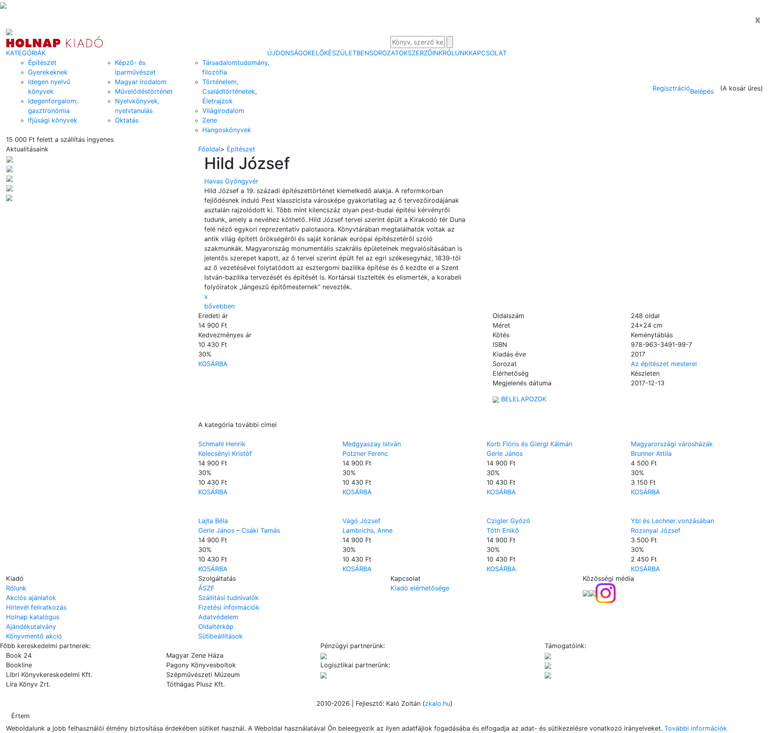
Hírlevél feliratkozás (36, 607)
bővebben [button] (219, 306)
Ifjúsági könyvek (52, 120)
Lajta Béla (213, 521)
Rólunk (456, 53)
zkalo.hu (437, 703)
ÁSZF (206, 588)
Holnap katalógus (32, 617)
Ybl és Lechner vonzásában (672, 521)
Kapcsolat (488, 53)
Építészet (42, 62)
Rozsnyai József (655, 530)
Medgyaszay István (371, 444)
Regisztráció (671, 88)
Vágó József (361, 521)
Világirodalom (223, 111)
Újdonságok (289, 53)
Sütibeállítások (220, 636)
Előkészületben (340, 53)
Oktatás (127, 120)
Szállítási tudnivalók (228, 598)
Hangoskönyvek (226, 130)
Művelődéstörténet (144, 91)
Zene (209, 120)
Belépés (702, 91)
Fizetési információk (229, 607)
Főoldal (209, 149)
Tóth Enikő (503, 530)
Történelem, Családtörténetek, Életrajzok (229, 91)
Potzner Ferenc (365, 453)
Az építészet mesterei (664, 364)
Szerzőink (425, 53)
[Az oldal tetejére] (3, 5)
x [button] (206, 296)
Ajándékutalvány (31, 626)
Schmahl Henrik (222, 444)
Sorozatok (388, 53)
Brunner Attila (651, 453)
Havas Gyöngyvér (231, 181)
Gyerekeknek (48, 72)
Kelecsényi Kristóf (225, 453)
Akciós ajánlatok (31, 598)
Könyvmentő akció (34, 636)
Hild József (247, 163)
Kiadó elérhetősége (420, 588)
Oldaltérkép (216, 626)
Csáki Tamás (261, 530)
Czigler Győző (508, 521)
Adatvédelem (218, 617)
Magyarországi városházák (672, 444)
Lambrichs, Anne (367, 530)
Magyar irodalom (141, 82)
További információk (695, 728)
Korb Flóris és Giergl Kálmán (529, 444)
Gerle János (505, 453)
